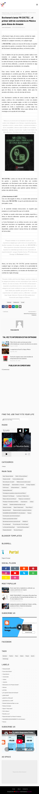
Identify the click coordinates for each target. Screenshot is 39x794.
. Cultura (31, 501)
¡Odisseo (19, 687)
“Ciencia (29, 513)
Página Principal (5, 12)
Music (16, 656)
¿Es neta (19, 690)
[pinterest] (33, 568)
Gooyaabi (29, 791)
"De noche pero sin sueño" (8, 481)
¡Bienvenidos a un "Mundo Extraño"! (19, 684)
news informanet (6, 27)
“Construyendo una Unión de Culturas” (11, 515)
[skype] (24, 573)
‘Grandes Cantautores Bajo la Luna (17, 504)
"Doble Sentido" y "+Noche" (18, 484)
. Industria (5, 504)
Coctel (11, 12)
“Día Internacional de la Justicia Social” (11, 521)
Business (5, 656)
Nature (21, 656)
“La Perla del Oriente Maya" (9, 527)
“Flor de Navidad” (7, 524)
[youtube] (15, 573)
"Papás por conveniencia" (24, 498)
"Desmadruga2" (6, 484)
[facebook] (6, 568)
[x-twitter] (15, 568)
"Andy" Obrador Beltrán (8, 476)
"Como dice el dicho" (19, 671)
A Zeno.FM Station (6, 457)
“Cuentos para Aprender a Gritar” (10, 518)
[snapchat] (6, 577)
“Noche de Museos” (18, 530)
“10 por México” (29, 507)
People (27, 656)
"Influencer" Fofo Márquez (8, 496)
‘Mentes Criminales (7, 507)
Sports (32, 656)
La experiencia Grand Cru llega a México (20, 349)
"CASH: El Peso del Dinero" (21, 476)
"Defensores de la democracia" (23, 481)
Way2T (18, 791)
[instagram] (6, 573)
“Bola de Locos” (19, 713)
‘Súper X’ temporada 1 (18, 507)
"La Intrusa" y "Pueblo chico (23, 496)
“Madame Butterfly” (7, 530)
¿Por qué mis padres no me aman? (19, 692)
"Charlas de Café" (6, 479)
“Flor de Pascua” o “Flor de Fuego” (20, 524)
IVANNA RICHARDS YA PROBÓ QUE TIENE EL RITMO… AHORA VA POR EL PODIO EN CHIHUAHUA (23, 605)
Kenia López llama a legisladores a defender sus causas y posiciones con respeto (22, 589)
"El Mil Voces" (6, 487)
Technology (5, 658)
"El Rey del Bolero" (15, 487)
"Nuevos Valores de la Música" (9, 498)
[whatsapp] (33, 573)
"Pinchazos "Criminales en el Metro (10, 501)
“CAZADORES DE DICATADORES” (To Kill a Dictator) (14, 513)
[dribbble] (15, 577)
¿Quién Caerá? (19, 695)
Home (13, 789)
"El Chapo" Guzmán (30, 484)
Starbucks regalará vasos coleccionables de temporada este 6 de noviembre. (21, 357)
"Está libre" (24, 487)
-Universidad (19, 676)
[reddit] (24, 568)
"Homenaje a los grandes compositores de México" (14, 493)
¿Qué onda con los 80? (19, 700)
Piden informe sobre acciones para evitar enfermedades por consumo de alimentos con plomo (23, 343)
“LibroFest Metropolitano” (23, 527)
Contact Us (25, 789)
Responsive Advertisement (19, 772)
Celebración (16, 302)
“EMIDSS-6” (25, 521)
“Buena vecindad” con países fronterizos (22, 510)
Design (19, 466)
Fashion (11, 656)
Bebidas (9, 302)
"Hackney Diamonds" (7, 490)
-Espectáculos (23, 501)
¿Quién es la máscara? (19, 698)
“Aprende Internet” (7, 510)
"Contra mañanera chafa (18, 479)
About (19, 789)
